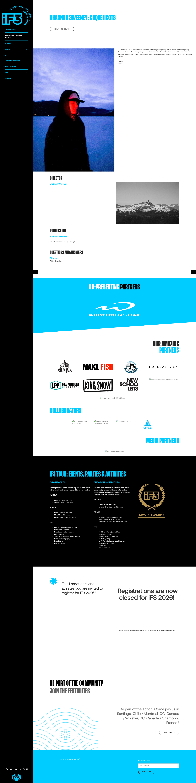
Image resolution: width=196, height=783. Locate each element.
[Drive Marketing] (114, 451)
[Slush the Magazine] (163, 379)
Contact (8, 78)
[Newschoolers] (129, 384)
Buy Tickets (169, 732)
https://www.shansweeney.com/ (61, 242)
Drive (78, 759)
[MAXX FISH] (98, 367)
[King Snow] (98, 385)
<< (35, 272)
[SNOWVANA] (81, 422)
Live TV (7, 55)
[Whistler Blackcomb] (114, 309)
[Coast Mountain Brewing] (65, 367)
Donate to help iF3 (62, 29)
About (7, 72)
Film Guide (8, 43)
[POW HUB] (112, 398)
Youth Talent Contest (12, 61)
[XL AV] (123, 421)
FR (27, 769)
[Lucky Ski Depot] (103, 422)
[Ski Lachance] (131, 367)
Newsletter (144, 760)
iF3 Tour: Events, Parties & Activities (13, 36)
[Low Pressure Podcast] (65, 385)
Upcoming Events (10, 29)
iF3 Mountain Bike (10, 66)
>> (193, 272)
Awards (7, 49)
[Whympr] (147, 424)
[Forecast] (164, 367)
